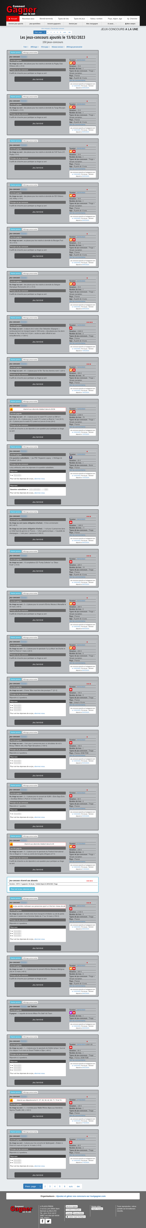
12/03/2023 (81, 409)
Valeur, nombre (96, 18)
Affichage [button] (34, 47)
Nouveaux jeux (28, 18)
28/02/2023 (81, 906)
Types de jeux (79, 18)
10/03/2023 (81, 454)
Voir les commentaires (77, 80)
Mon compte (130, 24)
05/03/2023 (81, 686)
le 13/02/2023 (76, 86)
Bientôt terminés (46, 18)
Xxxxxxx (24, 56)
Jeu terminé (37, 79)
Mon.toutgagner (92, 24)
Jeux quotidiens (35, 24)
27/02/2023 (81, 1100)
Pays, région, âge (115, 18)
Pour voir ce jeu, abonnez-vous (22, 889)
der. (70, 32)
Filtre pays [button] (45, 47)
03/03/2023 (81, 793)
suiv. (64, 32)
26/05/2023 (81, 60)
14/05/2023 (81, 325)
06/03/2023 (81, 600)
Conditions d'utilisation (73, 1210)
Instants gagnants (54, 24)
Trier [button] (25, 47)
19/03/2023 (81, 367)
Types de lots (63, 18)
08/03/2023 (81, 519)
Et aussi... (111, 24)
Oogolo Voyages (97, 1209)
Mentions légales (71, 1206)
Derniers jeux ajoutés (16, 24)
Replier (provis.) (16, 52)
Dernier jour (73, 24)
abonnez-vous (39, 478)
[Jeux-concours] (22, 10)
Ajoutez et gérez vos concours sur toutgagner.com (81, 1196)
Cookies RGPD (78, 1213)
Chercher (133, 18)
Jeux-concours (45, 28)
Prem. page (38, 32)
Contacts (69, 1213)
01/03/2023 (81, 843)
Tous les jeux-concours (57, 28)
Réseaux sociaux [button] (57, 47)
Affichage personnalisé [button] (74, 47)
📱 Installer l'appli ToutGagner (75, 1217)
